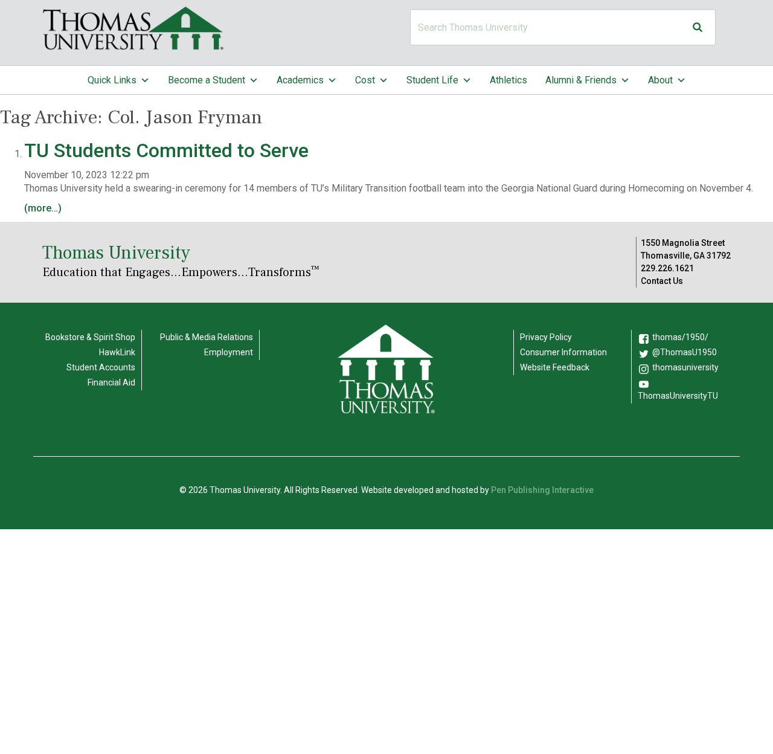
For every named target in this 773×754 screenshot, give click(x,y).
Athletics (508, 80)
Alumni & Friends (581, 80)
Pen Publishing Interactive (542, 490)
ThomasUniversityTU (678, 396)
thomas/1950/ (680, 337)
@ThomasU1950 (684, 352)
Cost (365, 80)
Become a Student (206, 80)
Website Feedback (554, 367)
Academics (300, 80)
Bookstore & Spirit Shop (90, 337)
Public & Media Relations (206, 337)
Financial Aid (111, 382)
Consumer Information (563, 352)
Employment (228, 352)
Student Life (432, 80)
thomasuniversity (685, 367)
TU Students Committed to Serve (168, 150)
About (660, 80)
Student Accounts (100, 367)
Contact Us (662, 281)
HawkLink (117, 352)
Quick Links (112, 80)
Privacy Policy (546, 337)
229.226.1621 (667, 268)
